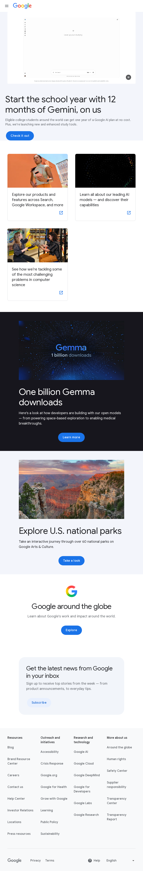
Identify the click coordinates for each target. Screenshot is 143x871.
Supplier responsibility (116, 785)
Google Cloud (84, 763)
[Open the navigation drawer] (6, 5)
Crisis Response (52, 763)
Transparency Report (116, 817)
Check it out (20, 136)
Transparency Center (116, 801)
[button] (128, 77)
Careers (13, 775)
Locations (14, 822)
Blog (10, 747)
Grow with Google (54, 799)
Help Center (16, 799)
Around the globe (119, 747)
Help (97, 860)
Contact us (15, 787)
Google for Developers (82, 789)
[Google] (22, 5)
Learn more (71, 437)
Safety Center (117, 771)
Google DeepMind (87, 775)
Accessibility (50, 752)
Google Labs (83, 803)
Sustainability (50, 834)
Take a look (71, 561)
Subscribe (39, 703)
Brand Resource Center (18, 761)
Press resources (19, 834)
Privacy (35, 860)
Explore (71, 630)
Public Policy (49, 822)
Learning (47, 810)
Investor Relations (20, 810)
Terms (49, 860)
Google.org (49, 775)
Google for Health (54, 787)
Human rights (116, 759)
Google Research (86, 815)
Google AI (81, 752)
